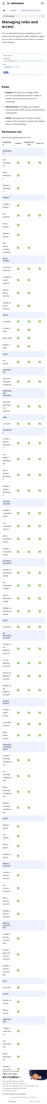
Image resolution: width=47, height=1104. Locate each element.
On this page (8, 16)
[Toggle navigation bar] (3, 3)
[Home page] (4, 10)
